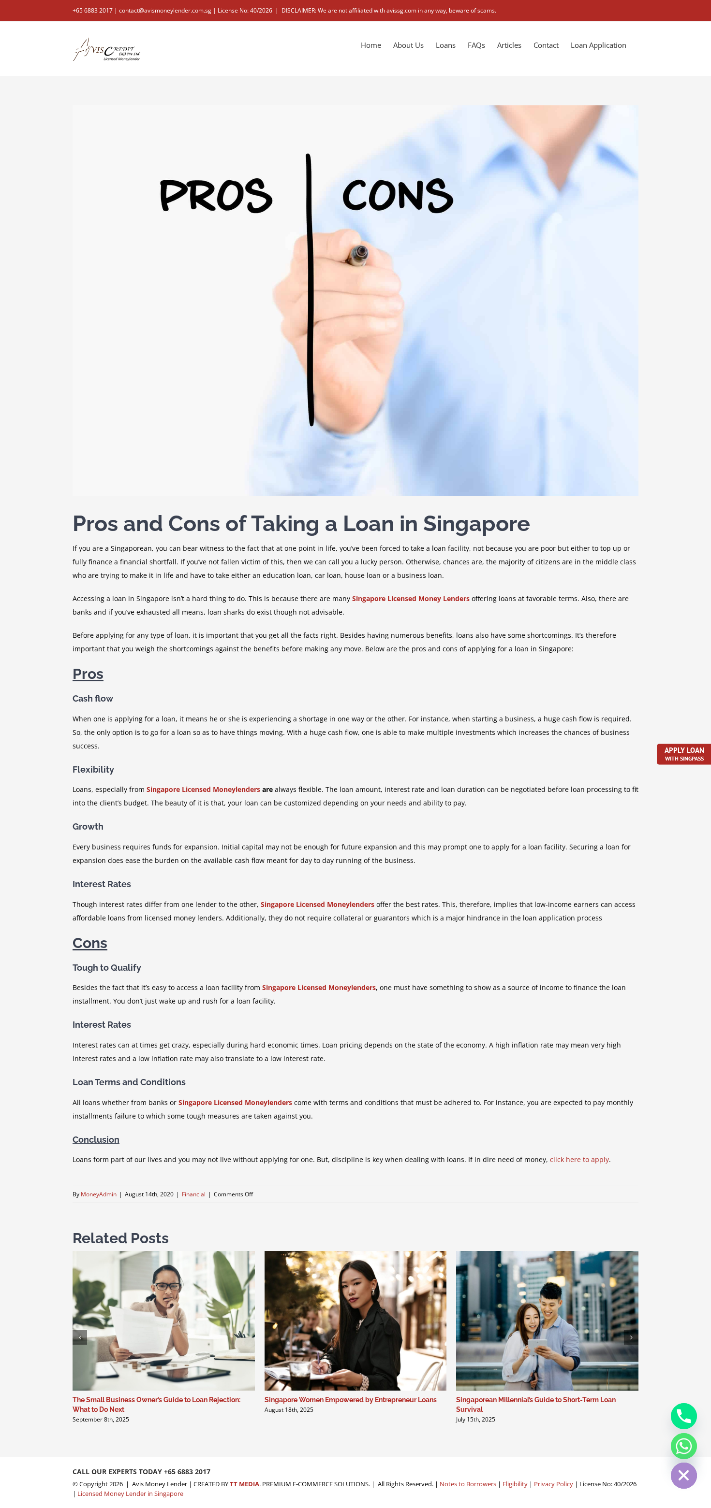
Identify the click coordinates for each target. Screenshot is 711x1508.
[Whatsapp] (684, 1446)
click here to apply (579, 1159)
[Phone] (684, 1416)
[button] (80, 1337)
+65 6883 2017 (187, 1471)
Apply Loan (684, 753)
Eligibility (515, 1483)
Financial (194, 1194)
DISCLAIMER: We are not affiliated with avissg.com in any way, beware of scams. (388, 10)
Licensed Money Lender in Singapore (130, 1493)
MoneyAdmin (99, 1194)
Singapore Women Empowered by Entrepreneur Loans (351, 1400)
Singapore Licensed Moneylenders (203, 789)
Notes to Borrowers (468, 1483)
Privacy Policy (553, 1483)
